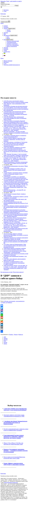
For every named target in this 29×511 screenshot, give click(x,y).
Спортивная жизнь (11, 42)
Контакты (6, 10)
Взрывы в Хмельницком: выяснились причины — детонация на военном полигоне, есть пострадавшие (16, 451)
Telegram (6, 47)
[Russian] (4, 55)
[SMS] (14, 320)
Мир (5, 34)
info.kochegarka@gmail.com (11, 482)
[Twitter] (14, 308)
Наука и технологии (12, 46)
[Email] (14, 329)
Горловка (6, 27)
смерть (5, 343)
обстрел (6, 339)
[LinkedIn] (14, 324)
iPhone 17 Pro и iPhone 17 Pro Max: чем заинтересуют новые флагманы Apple (13, 443)
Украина (6, 32)
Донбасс (6, 28)
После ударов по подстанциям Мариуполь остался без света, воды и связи (14, 457)
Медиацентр (7, 35)
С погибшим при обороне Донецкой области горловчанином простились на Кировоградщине (15, 423)
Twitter (5, 50)
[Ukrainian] (4, 53)
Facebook (6, 49)
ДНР (5, 337)
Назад (2, 23)
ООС (5, 341)
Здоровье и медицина (12, 43)
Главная (6, 25)
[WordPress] (14, 327)
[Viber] (14, 310)
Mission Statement (8, 60)
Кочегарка (3, 13)
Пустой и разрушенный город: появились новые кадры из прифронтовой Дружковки (16, 429)
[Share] (14, 331)
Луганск (9, 31)
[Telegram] (14, 312)
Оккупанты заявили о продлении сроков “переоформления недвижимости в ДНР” (14, 415)
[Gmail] (14, 317)
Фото (8, 36)
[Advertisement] (14, 81)
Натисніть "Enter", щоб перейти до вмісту (11, 1)
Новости (21, 334)
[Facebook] (14, 305)
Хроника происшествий (13, 41)
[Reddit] (14, 322)
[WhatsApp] (14, 315)
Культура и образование (13, 45)
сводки (5, 342)
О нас (5, 11)
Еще (5, 39)
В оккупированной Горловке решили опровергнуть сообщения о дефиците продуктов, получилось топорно (14, 437)
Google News (7, 51)
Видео (8, 38)
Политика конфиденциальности (12, 64)
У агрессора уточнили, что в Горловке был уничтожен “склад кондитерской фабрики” (15, 409)
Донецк (8, 30)
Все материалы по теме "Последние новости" (12, 272)
